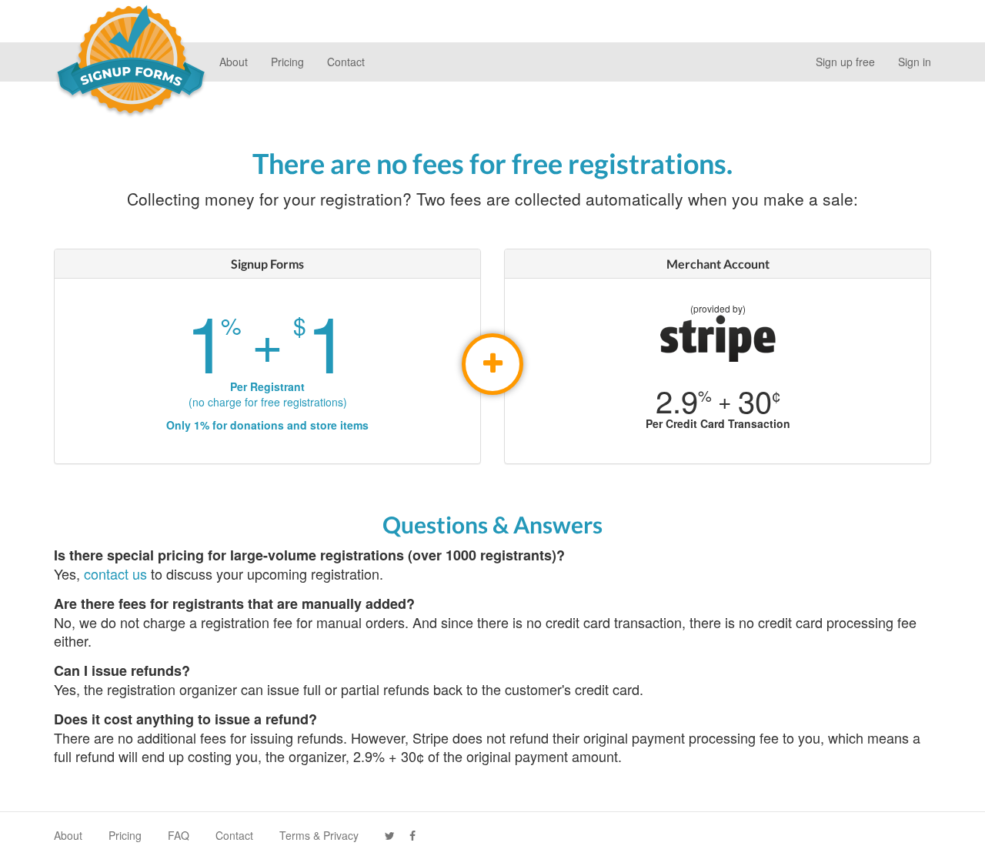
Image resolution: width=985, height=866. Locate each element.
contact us (115, 573)
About (233, 61)
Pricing (287, 61)
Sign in (914, 61)
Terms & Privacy (319, 835)
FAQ (178, 835)
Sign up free (845, 61)
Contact (346, 61)
